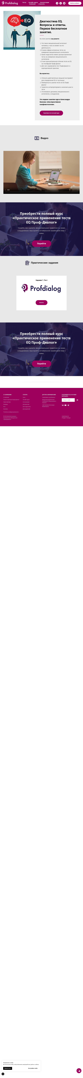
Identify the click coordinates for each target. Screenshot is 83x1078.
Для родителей (26, 409)
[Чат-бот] (57, 3)
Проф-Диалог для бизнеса (48, 397)
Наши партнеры (7, 402)
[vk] (63, 405)
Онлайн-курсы (33, 2)
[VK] (60, 3)
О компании (6, 397)
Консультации (44, 2)
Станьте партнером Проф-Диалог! (11, 399)
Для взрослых (26, 404)
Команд (5, 404)
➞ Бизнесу (41, 4)
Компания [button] (32, 4)
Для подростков (27, 406)
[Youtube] (64, 3)
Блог (4, 406)
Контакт (5, 409)
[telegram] (68, 405)
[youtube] (65, 405)
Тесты (24, 2)
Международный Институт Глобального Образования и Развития (49, 401)
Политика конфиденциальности (10, 412)
